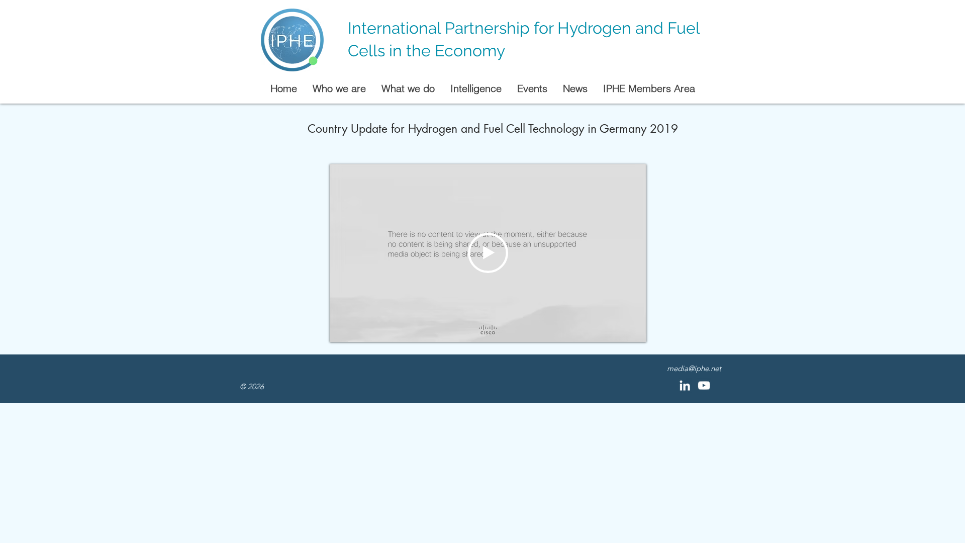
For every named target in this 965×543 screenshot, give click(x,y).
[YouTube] (704, 385)
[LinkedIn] (685, 385)
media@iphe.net (694, 368)
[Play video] (488, 253)
